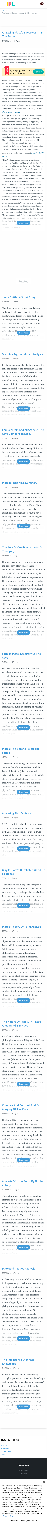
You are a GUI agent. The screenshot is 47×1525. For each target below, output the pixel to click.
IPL (3, 11)
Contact (23, 1473)
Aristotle (4, 1445)
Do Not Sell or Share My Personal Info (23, 1521)
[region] (23, 1502)
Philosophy (5, 1448)
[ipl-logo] (11, 5)
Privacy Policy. (8, 1516)
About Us (23, 1470)
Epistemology (6, 1451)
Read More (23, 333)
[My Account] (43, 4)
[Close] (44, 1482)
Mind (3, 1454)
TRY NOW (38, 72)
